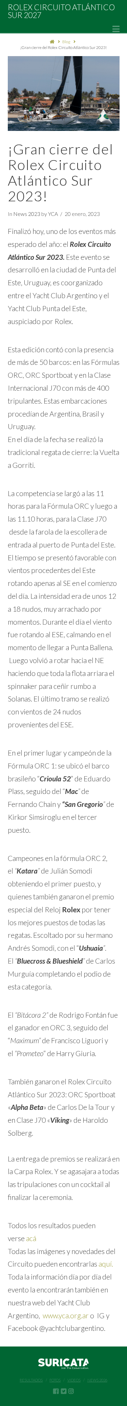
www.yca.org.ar (66, 1315)
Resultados (31, 1380)
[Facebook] (56, 1391)
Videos (74, 1380)
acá (32, 1238)
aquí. (106, 1263)
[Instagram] (71, 1391)
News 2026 (97, 1380)
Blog (66, 41)
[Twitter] (63, 1391)
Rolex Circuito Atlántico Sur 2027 (61, 11)
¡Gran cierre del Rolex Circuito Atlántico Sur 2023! (63, 47)
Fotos (55, 1380)
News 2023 (26, 213)
